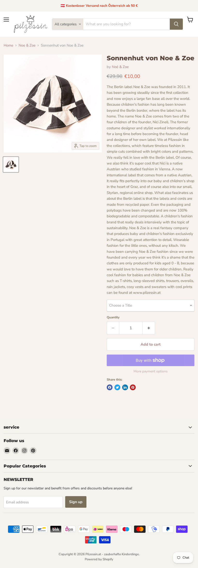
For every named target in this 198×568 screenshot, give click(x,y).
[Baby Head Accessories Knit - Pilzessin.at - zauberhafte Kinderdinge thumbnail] (11, 164)
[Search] (176, 24)
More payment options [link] (151, 371)
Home (8, 45)
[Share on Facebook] (110, 387)
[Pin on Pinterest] (133, 387)
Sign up (76, 502)
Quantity (113, 317)
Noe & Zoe (27, 45)
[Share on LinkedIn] (125, 387)
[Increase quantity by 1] (149, 328)
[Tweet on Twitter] (117, 387)
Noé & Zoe (120, 66)
